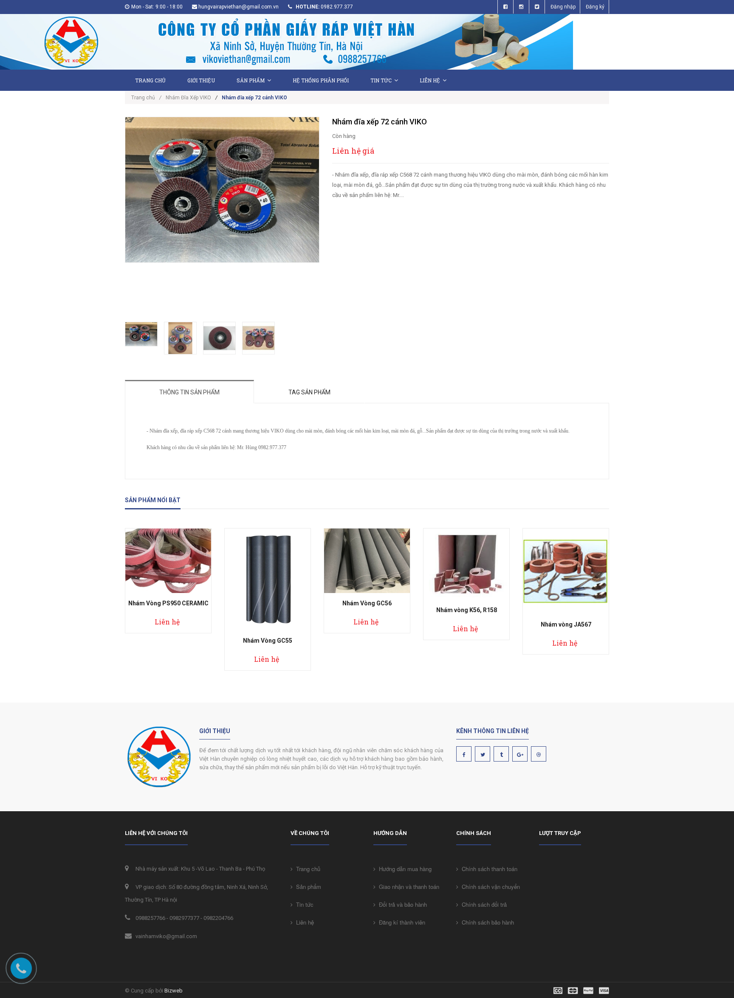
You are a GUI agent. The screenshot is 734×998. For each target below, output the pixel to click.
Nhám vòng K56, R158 (466, 610)
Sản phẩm (251, 80)
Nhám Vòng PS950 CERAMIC (168, 603)
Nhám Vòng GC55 (267, 640)
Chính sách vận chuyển (489, 887)
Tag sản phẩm (309, 392)
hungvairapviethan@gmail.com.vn (238, 7)
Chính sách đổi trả (482, 904)
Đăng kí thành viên (400, 922)
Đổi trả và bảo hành (401, 904)
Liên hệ (430, 80)
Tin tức (303, 904)
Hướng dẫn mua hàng (403, 869)
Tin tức (381, 80)
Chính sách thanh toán (487, 869)
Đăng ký (595, 7)
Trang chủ (150, 80)
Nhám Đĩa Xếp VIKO (188, 98)
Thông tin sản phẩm (189, 392)
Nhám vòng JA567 (566, 624)
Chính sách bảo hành (486, 922)
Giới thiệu (201, 80)
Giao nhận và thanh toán (407, 887)
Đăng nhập (563, 7)
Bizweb (173, 990)
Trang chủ (306, 869)
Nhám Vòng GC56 (367, 603)
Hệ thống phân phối (321, 80)
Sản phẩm (307, 887)
